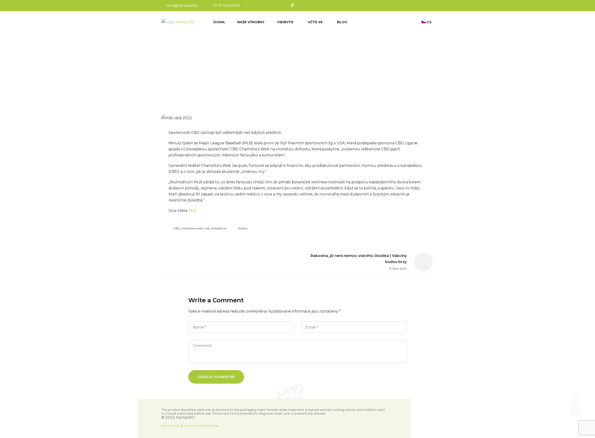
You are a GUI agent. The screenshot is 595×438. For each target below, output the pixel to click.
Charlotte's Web (192, 228)
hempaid (267, 97)
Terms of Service (194, 425)
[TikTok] (292, 5)
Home (239, 53)
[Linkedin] (277, 5)
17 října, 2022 (294, 97)
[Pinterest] (269, 5)
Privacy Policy (171, 425)
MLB (207, 228)
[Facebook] (254, 5)
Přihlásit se (218, 228)
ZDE (192, 210)
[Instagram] (262, 5)
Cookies (213, 425)
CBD (176, 228)
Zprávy (243, 228)
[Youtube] (285, 5)
